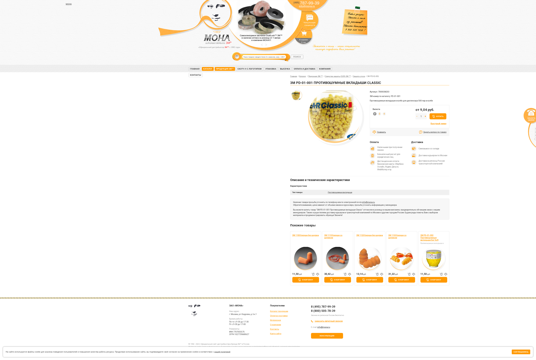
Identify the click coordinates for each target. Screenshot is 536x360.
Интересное (275, 320)
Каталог (207, 69)
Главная (194, 69)
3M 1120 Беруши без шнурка (369, 235)
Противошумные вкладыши (340, 192)
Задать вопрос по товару (435, 132)
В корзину (307, 280)
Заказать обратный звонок (329, 321)
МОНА (216, 13)
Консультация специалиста (309, 17)
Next (266, 45)
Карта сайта (275, 333)
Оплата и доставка (304, 69)
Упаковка (270, 69)
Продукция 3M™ (225, 69)
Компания (325, 69)
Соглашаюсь (521, 352)
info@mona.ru (307, 6)
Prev (261, 45)
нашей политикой (222, 352)
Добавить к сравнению (317, 274)
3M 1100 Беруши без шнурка (305, 235)
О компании (275, 325)
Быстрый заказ (438, 123)
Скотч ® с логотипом (249, 69)
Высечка (285, 69)
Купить (439, 116)
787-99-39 (306, 3)
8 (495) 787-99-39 (323, 306)
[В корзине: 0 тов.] (303, 34)
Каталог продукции (279, 311)
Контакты (195, 75)
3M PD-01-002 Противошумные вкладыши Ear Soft (429, 237)
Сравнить (381, 132)
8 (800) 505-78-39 (323, 311)
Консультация (327, 336)
